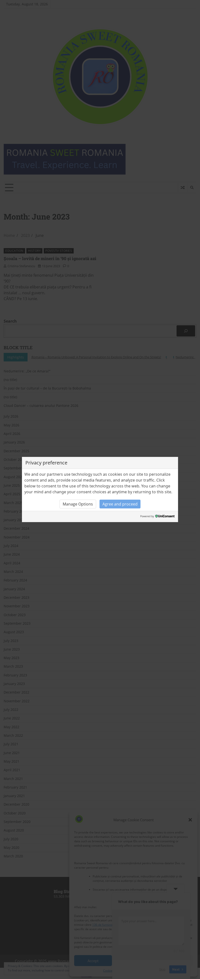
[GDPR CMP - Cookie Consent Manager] (165, 517)
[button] (78, 504)
